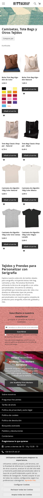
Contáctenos (7, 436)
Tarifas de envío (9, 404)
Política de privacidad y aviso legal (17, 410)
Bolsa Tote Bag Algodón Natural (30, 78)
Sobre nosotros (9, 394)
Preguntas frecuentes (11, 399)
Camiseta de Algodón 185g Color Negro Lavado (30, 234)
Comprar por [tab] (8, 38)
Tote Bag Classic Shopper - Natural (11, 144)
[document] (22, 476)
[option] (4, 88)
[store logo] (21, 3)
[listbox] (11, 97)
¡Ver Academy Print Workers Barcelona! (21, 383)
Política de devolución (12, 420)
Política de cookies (10, 415)
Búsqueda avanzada (11, 425)
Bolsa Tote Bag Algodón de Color (10, 78)
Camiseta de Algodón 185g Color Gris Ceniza (11, 233)
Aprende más (30, 480)
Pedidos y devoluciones (12, 431)
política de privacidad (18, 342)
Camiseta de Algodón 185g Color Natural (10, 189)
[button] (4, 115)
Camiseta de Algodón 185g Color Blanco (30, 189)
